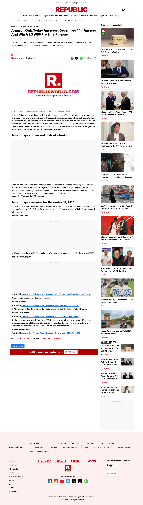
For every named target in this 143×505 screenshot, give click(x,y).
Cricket (103, 149)
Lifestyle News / (19, 21)
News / (11, 21)
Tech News (104, 55)
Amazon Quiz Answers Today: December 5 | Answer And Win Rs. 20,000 (50, 333)
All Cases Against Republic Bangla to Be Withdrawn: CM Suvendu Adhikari (117, 238)
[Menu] (122, 9)
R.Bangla (75, 3)
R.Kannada (83, 3)
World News (105, 87)
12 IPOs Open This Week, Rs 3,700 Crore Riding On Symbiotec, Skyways (116, 176)
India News (104, 118)
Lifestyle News (17, 58)
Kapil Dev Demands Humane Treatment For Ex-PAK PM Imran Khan (117, 144)
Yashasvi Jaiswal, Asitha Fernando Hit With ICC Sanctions (116, 301)
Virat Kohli (18, 346)
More (117, 16)
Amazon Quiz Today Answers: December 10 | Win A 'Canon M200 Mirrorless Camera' (56, 294)
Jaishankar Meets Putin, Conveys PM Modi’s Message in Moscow (116, 113)
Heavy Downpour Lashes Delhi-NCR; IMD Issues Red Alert (116, 332)
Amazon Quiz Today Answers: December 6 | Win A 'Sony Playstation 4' (50, 316)
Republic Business (107, 181)
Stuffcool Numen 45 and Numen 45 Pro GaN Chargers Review (117, 51)
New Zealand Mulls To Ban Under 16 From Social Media (116, 82)
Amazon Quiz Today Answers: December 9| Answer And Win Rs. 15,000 (50, 305)
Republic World (59, 3)
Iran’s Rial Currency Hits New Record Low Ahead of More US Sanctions (116, 207)
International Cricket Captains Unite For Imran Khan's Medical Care (116, 269)
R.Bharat (68, 3)
